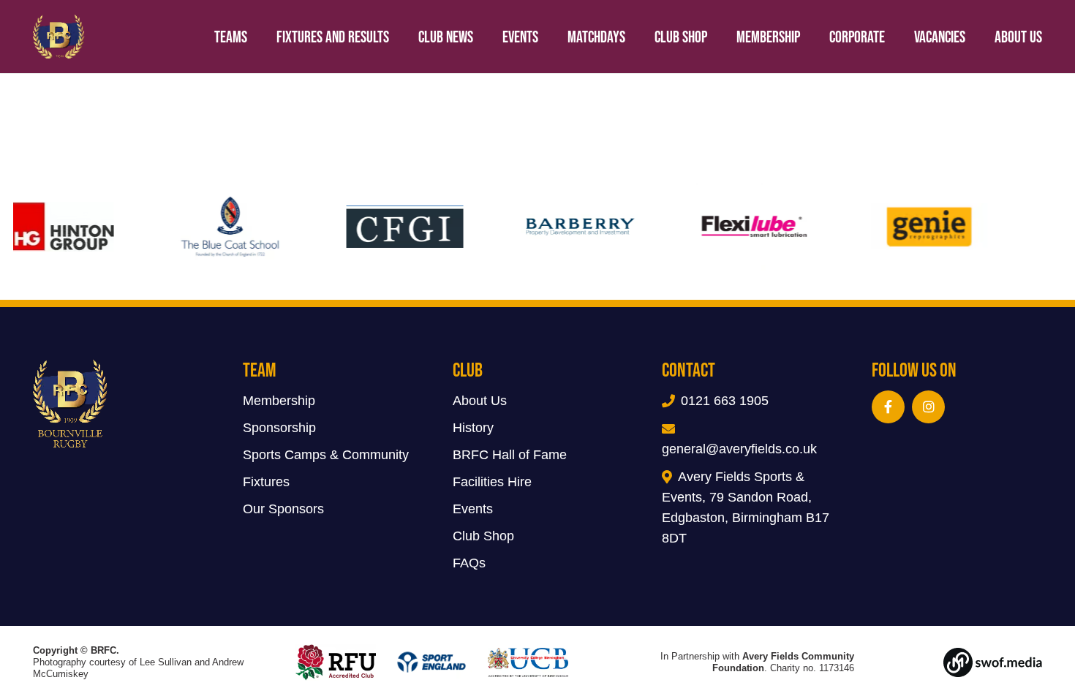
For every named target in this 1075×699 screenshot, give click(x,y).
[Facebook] (888, 406)
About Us (480, 400)
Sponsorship (279, 427)
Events (473, 509)
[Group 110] (968, 662)
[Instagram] (928, 406)
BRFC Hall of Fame (510, 454)
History (473, 427)
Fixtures (266, 482)
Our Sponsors (283, 509)
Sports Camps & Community (326, 454)
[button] (1056, 36)
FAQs (469, 563)
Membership (279, 400)
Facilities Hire (492, 482)
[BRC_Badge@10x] (59, 36)
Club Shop (483, 536)
